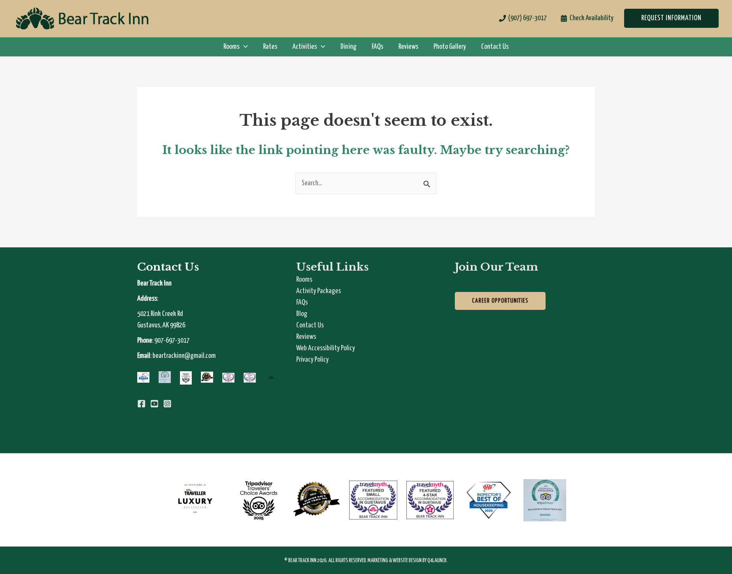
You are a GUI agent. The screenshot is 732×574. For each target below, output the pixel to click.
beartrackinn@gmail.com (184, 355)
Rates (270, 46)
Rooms (304, 279)
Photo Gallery (449, 46)
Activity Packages (318, 291)
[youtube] (154, 403)
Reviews (408, 46)
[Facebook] (141, 403)
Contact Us (495, 46)
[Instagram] (167, 403)
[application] (243, 46)
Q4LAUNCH (436, 560)
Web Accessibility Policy (325, 348)
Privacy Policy (312, 359)
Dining (348, 46)
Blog (301, 313)
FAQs (377, 46)
